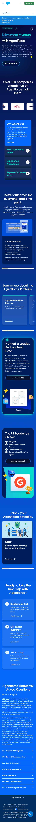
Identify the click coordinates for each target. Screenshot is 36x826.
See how (14, 642)
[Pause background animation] (32, 29)
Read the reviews (17, 461)
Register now (6, 22)
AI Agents (5, 699)
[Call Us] (30, 814)
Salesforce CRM (14, 724)
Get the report (17, 378)
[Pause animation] (32, 100)
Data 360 (9, 727)
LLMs (28, 705)
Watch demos (10, 63)
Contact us (14, 665)
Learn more (10, 142)
